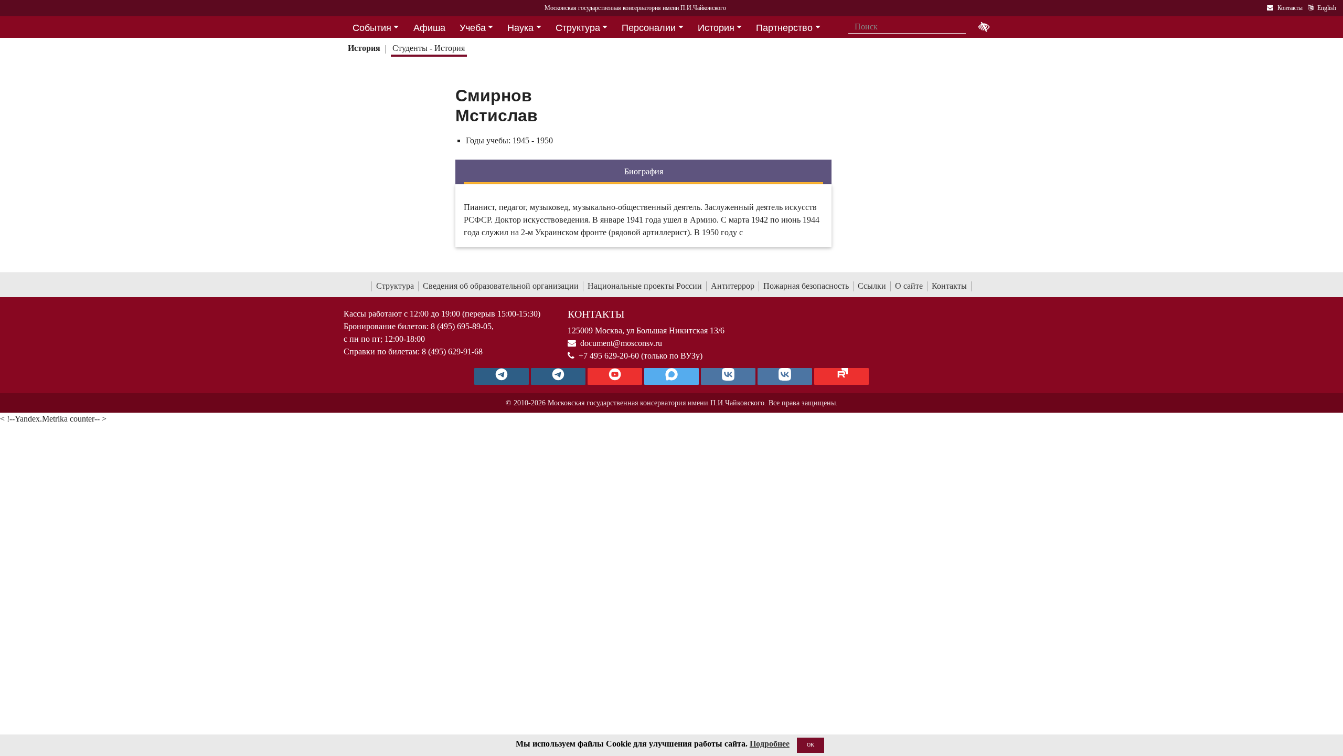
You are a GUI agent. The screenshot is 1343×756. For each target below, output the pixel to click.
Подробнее (770, 743)
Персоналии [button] (649, 28)
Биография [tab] (643, 171)
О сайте (909, 285)
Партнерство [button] (784, 28)
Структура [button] (578, 28)
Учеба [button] (473, 28)
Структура (395, 285)
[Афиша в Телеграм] (841, 376)
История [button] (716, 28)
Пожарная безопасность (806, 285)
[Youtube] (615, 376)
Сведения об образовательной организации (501, 285)
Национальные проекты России (645, 285)
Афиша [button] (429, 28)
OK (810, 745)
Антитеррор (732, 285)
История (364, 48)
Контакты (949, 285)
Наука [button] (520, 28)
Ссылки (872, 285)
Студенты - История (428, 48)
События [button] (372, 28)
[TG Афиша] (558, 376)
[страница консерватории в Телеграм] (501, 376)
